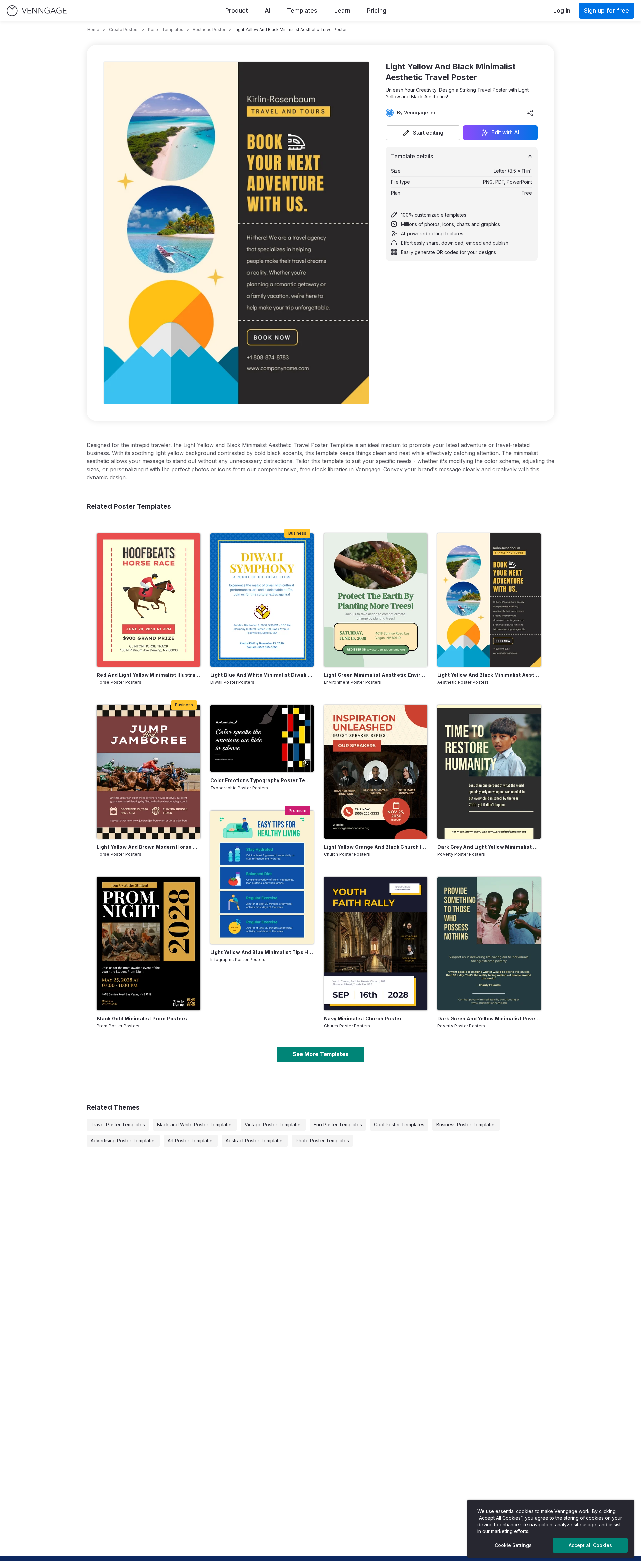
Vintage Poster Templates (273, 1124)
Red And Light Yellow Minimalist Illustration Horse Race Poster (148, 675)
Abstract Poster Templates (255, 1140)
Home (93, 29)
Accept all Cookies (590, 1545)
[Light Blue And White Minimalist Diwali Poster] (262, 600)
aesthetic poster (209, 29)
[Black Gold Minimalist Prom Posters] (148, 943)
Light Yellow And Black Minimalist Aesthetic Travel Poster (489, 675)
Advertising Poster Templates (123, 1140)
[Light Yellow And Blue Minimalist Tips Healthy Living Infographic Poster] (262, 877)
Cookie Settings (513, 1545)
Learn (342, 10)
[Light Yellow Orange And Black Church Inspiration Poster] (375, 772)
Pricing (376, 10)
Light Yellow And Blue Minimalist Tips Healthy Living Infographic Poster (262, 952)
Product (236, 10)
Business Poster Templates (466, 1124)
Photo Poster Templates (322, 1140)
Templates (302, 10)
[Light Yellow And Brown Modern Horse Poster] (148, 772)
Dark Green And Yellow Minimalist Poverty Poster (489, 1018)
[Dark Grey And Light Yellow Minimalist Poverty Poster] (489, 772)
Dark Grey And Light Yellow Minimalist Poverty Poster (489, 847)
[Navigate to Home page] (37, 10)
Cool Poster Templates (399, 1124)
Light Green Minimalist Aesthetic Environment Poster (375, 675)
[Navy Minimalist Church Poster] (375, 943)
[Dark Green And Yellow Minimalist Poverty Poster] (489, 943)
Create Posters (124, 29)
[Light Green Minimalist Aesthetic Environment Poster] (375, 600)
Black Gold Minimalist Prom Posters (142, 1018)
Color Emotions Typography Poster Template (262, 780)
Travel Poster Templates (118, 1124)
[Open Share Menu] (530, 112)
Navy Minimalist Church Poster (363, 1018)
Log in (561, 10)
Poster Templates (165, 29)
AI (267, 10)
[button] (423, 132)
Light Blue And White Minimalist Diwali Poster (262, 675)
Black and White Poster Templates (195, 1124)
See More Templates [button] (320, 1054)
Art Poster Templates (191, 1140)
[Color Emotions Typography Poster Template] (262, 738)
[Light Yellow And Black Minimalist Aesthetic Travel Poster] (489, 600)
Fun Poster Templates (338, 1124)
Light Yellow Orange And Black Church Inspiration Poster (375, 847)
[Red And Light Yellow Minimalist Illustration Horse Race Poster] (148, 600)
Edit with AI (505, 132)
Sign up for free (606, 10)
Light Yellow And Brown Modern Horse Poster (148, 847)
